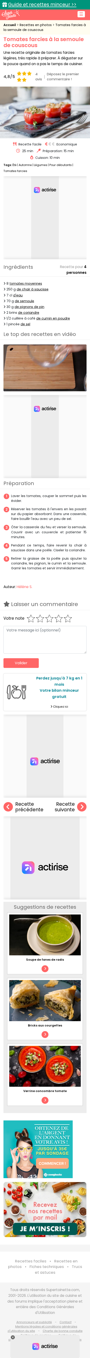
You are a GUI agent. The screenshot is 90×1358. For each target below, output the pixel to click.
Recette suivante (65, 807)
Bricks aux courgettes (45, 1025)
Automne (25, 165)
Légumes (40, 165)
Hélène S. (24, 586)
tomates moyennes (25, 283)
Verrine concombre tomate (45, 1091)
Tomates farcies (15, 171)
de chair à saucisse (32, 289)
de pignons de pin (29, 307)
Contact (66, 1322)
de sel (25, 324)
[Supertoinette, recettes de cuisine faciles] (10, 14)
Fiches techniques (47, 1266)
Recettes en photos (36, 25)
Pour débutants (60, 165)
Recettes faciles (30, 1261)
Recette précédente (29, 807)
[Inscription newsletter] (45, 1209)
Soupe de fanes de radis (45, 960)
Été (14, 165)
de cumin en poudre (53, 318)
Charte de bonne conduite (63, 1331)
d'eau (18, 295)
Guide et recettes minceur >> (42, 4)
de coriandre (28, 312)
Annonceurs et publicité (34, 1322)
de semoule (24, 301)
